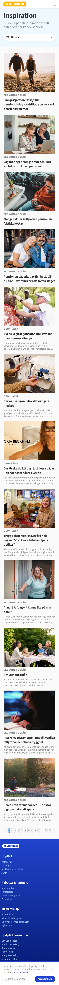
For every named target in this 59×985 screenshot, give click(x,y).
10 (39, 830)
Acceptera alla (45, 979)
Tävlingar (6, 865)
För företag (7, 951)
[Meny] (55, 4)
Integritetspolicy (10, 955)
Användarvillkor (10, 959)
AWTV (4, 873)
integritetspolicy (21, 972)
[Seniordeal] (14, 4)
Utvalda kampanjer (11, 895)
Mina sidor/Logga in (12, 918)
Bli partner (7, 899)
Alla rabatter (8, 888)
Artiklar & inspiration (12, 869)
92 (46, 830)
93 (50, 830)
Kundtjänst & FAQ (10, 944)
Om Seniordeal (9, 940)
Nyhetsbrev (7, 925)
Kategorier (7, 862)
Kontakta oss (8, 948)
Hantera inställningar (15, 979)
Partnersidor (8, 892)
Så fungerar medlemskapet (15, 921)
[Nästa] (54, 830)
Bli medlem (7, 914)
